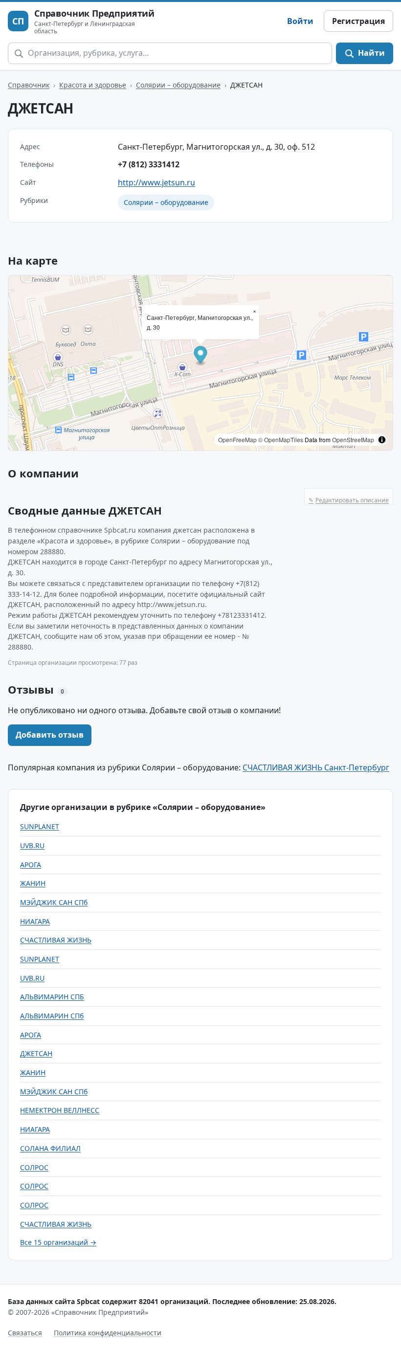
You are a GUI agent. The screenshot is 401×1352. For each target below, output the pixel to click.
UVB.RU (32, 845)
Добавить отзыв (50, 734)
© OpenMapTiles (280, 439)
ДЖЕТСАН (36, 1053)
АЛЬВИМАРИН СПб (52, 1015)
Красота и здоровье (92, 85)
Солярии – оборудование (178, 85)
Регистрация (358, 21)
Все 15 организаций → (58, 1242)
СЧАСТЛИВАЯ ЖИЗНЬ (55, 940)
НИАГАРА (35, 921)
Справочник (28, 85)
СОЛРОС (34, 1167)
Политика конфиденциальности (107, 1332)
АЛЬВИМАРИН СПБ (52, 996)
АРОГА (30, 864)
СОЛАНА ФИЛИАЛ (50, 1148)
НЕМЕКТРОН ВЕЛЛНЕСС (59, 1110)
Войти (300, 21)
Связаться (25, 1332)
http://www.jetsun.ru (156, 182)
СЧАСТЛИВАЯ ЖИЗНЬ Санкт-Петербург (316, 767)
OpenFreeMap (237, 439)
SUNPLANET (39, 826)
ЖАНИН (32, 883)
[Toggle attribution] (382, 440)
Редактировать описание (349, 500)
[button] (200, 356)
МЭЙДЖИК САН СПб (54, 902)
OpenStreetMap (353, 439)
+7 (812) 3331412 (148, 164)
